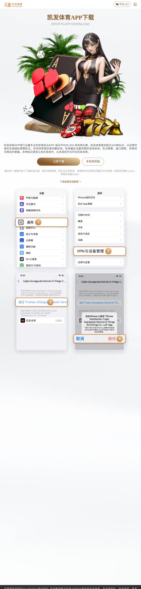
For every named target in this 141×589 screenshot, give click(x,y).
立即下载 (58, 161)
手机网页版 (93, 161)
